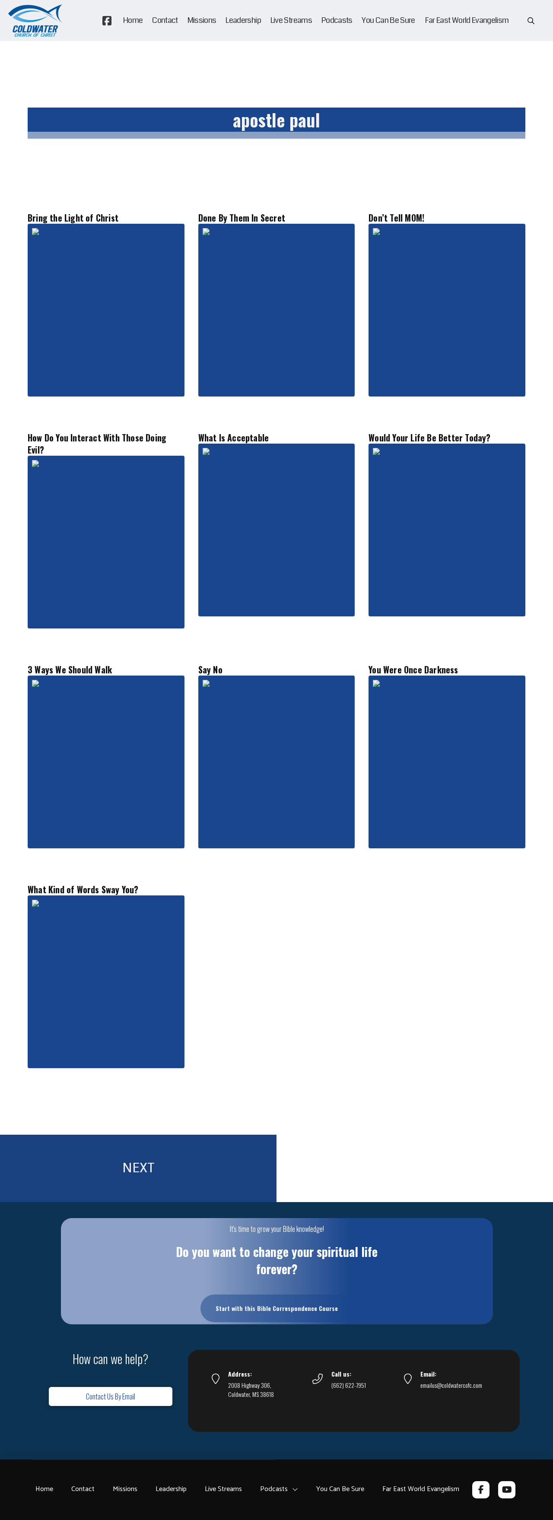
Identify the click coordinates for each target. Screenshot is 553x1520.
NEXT (138, 1167)
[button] (531, 20)
